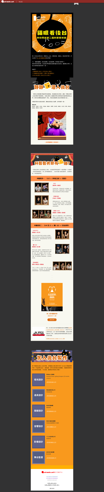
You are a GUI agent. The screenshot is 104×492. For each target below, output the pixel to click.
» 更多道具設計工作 (51, 396)
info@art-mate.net (52, 480)
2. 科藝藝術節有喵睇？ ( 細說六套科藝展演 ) (43, 73)
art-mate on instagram (52, 478)
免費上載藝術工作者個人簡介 (52, 485)
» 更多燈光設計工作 (51, 382)
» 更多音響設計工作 (51, 427)
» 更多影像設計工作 (51, 442)
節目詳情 (52, 319)
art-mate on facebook (52, 476)
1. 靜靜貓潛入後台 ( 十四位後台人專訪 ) (42, 71)
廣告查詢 (52, 488)
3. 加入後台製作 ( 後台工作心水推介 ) (41, 75)
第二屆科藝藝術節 (41, 58)
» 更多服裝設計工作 (51, 411)
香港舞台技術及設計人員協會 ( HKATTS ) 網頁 (55, 338)
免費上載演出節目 (52, 483)
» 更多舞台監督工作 (51, 458)
